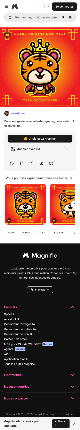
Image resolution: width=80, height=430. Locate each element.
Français (40, 289)
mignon (58, 232)
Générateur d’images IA (19, 324)
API (6, 354)
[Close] (74, 423)
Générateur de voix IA (18, 334)
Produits (10, 307)
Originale (27, 35)
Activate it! (60, 423)
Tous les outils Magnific (19, 364)
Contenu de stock (15, 339)
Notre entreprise (16, 386)
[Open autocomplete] (9, 17)
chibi (43, 232)
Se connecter (64, 6)
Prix (46, 6)
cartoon (26, 232)
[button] (40, 289)
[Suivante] (74, 204)
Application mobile (16, 359)
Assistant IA (11, 319)
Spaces (9, 314)
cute (11, 232)
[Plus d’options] (61, 163)
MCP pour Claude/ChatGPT (28, 344)
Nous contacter (16, 398)
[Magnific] (40, 256)
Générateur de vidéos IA (20, 329)
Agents (14, 349)
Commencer (13, 375)
